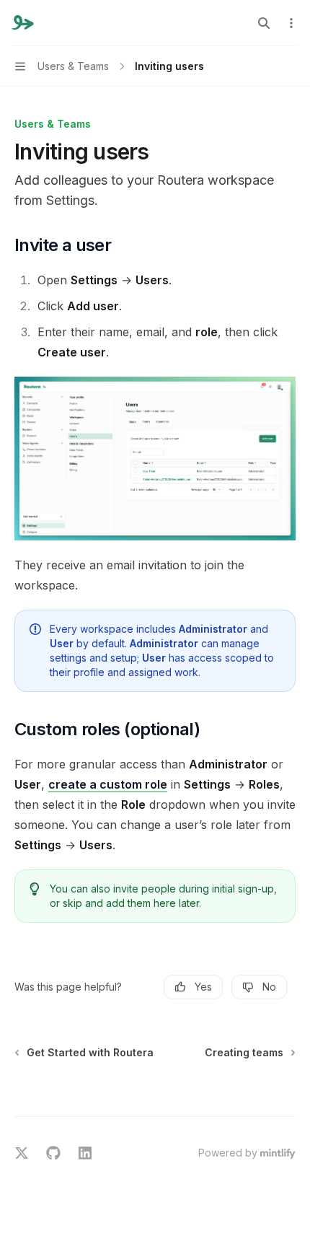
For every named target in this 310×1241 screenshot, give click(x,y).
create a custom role (107, 784)
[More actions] (291, 23)
